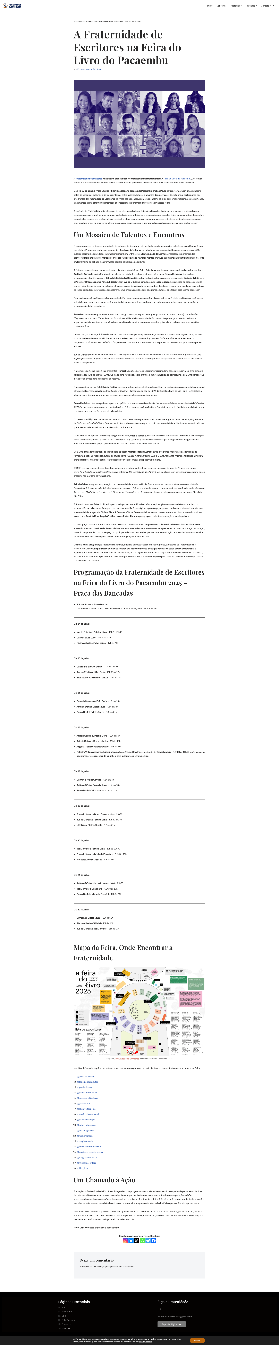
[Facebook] (153, 1240)
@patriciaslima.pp (86, 1119)
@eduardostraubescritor (89, 1146)
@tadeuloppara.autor (87, 1081)
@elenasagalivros (85, 1130)
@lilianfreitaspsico (86, 1108)
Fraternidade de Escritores (89, 69)
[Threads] (136, 1240)
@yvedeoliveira (84, 1087)
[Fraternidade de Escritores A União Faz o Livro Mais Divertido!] (13, 5)
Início (210, 5)
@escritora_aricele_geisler (90, 1151)
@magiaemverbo (85, 1141)
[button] (241, 5)
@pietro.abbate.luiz (87, 1092)
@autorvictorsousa (86, 1124)
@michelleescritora (86, 1162)
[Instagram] (125, 1240)
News (83, 21)
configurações (145, 1341)
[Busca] (274, 6)
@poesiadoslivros (86, 1076)
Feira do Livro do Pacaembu (177, 178)
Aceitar (197, 1340)
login (102, 1266)
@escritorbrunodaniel (88, 1114)
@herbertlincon (85, 1135)
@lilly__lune (82, 1168)
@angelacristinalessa (87, 1097)
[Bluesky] (131, 1240)
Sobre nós (222, 5)
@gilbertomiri (84, 1103)
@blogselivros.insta (87, 1157)
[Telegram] (148, 1240)
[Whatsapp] (142, 1240)
